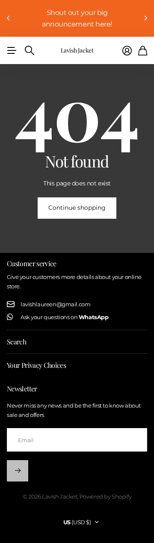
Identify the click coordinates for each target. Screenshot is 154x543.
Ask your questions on (64, 317)
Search (16, 341)
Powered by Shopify (105, 496)
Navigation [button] (11, 50)
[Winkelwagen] (142, 50)
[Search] (29, 50)
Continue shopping (77, 207)
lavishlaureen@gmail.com (55, 304)
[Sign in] (127, 50)
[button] (8, 18)
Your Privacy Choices (36, 365)
